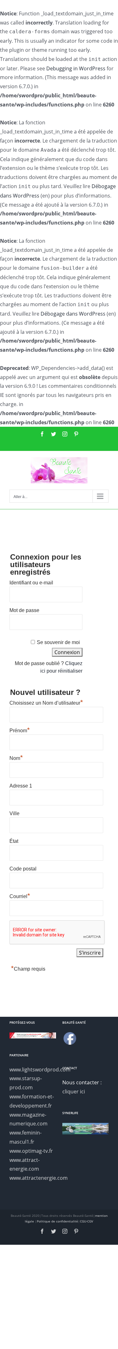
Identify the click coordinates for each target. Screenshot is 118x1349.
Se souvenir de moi (58, 642)
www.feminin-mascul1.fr (25, 1137)
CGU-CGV (86, 1221)
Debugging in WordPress (75, 68)
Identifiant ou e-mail (31, 582)
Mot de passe (24, 610)
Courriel (19, 895)
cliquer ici (73, 1091)
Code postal (23, 868)
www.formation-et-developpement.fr (31, 1101)
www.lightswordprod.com (32, 1069)
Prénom (19, 729)
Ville (14, 813)
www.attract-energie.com (24, 1165)
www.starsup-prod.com (25, 1083)
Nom (16, 757)
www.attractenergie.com (32, 1177)
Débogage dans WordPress (73, 313)
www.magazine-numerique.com (28, 1119)
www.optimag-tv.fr (31, 1150)
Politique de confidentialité (57, 1221)
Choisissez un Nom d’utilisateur (46, 702)
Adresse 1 (20, 785)
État (13, 841)
